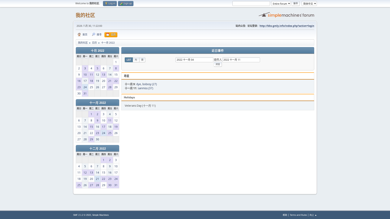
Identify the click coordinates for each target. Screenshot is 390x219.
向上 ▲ (313, 214)
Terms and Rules (298, 214)
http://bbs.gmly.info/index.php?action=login (287, 26)
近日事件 (218, 50)
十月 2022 (97, 50)
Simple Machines (100, 215)
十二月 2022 (97, 148)
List (129, 59)
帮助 (285, 214)
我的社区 (85, 15)
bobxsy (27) (149, 84)
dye (138, 84)
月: (136, 59)
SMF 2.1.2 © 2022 (82, 215)
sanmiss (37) (145, 88)
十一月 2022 (97, 102)
